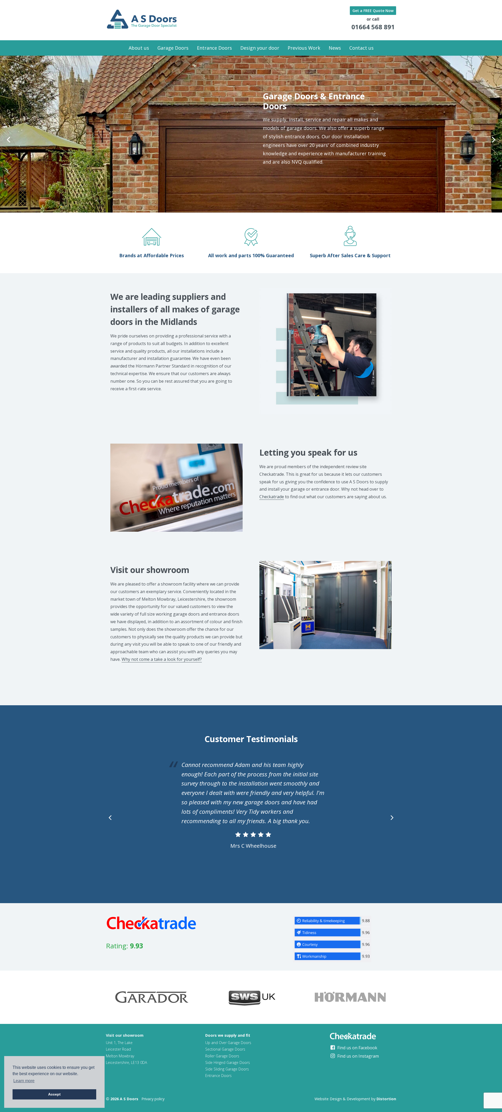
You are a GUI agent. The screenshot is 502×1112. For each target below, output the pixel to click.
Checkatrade (271, 497)
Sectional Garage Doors (225, 1049)
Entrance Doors (214, 48)
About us (139, 48)
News (335, 48)
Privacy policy (152, 1098)
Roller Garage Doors (222, 1055)
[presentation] (8, 139)
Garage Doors (173, 48)
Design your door (259, 48)
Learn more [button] (24, 1081)
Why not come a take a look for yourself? (162, 659)
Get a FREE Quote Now (372, 10)
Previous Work (304, 48)
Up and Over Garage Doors (228, 1042)
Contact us (361, 48)
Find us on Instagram (357, 1056)
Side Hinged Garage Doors (227, 1062)
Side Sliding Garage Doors (227, 1069)
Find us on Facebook (356, 1048)
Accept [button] (54, 1094)
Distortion (386, 1098)
